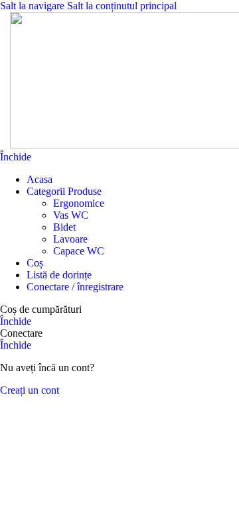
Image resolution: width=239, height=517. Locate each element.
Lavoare (70, 239)
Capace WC (78, 251)
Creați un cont (29, 390)
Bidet (64, 227)
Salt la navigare (33, 5)
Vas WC (70, 215)
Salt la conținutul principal (122, 5)
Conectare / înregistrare (75, 286)
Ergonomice (78, 203)
